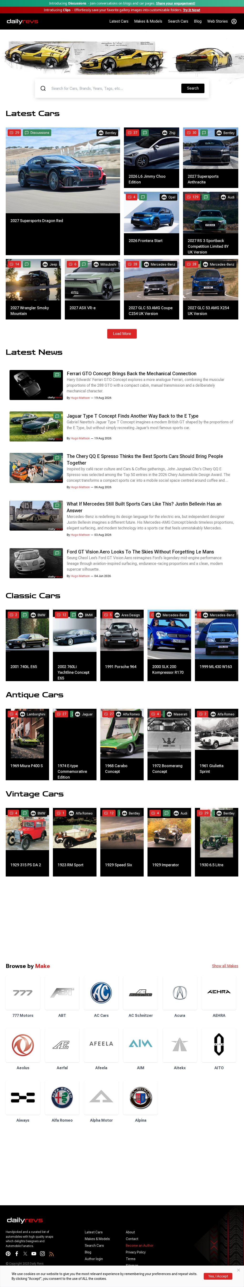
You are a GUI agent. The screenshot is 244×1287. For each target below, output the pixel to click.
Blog (198, 21)
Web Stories (217, 21)
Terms (131, 1259)
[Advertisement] (122, 919)
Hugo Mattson (80, 398)
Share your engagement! (175, 3)
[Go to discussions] (145, 132)
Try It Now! (191, 10)
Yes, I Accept (218, 1276)
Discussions (39, 133)
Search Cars (178, 21)
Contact (132, 1239)
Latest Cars (118, 21)
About (130, 1232)
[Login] (234, 21)
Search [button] (195, 88)
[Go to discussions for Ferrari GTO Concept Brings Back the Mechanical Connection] (57, 375)
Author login (94, 1259)
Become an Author (139, 1245)
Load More (122, 333)
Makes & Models (148, 21)
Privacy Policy (136, 1252)
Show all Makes (225, 966)
